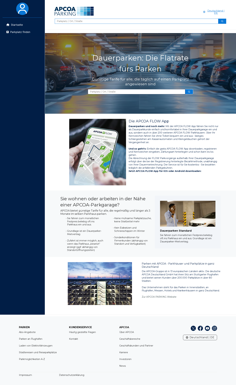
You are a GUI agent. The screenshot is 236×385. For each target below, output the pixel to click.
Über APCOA (126, 332)
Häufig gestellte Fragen (82, 332)
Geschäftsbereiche (129, 338)
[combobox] (135, 21)
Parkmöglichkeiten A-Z (32, 359)
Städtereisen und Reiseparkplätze (38, 352)
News (122, 365)
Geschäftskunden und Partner (136, 345)
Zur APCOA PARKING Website (159, 296)
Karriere (123, 352)
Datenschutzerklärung (71, 375)
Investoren (125, 359)
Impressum (25, 375)
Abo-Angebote (27, 332)
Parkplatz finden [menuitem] (20, 32)
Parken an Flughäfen (30, 338)
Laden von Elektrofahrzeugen (35, 345)
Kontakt (73, 338)
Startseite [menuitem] (17, 24)
